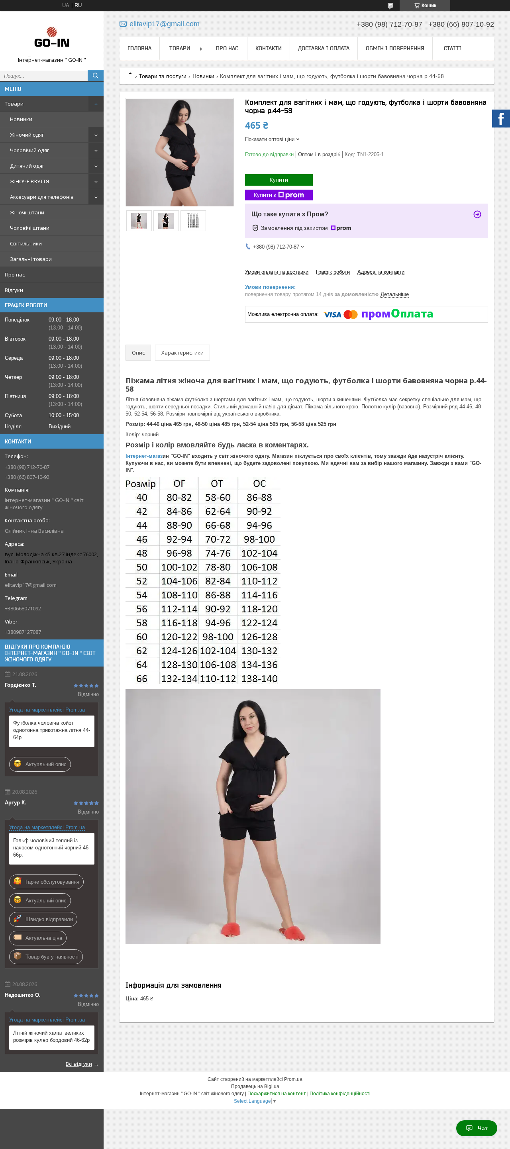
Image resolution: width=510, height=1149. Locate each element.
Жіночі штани (27, 212)
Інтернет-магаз (144, 456)
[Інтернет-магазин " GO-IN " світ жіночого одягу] (52, 37)
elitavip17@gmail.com (31, 584)
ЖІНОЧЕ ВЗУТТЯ (29, 181)
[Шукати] (96, 76)
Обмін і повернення (395, 48)
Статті (452, 48)
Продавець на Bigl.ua (255, 1086)
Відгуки (14, 290)
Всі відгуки (79, 1063)
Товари (14, 103)
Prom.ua (293, 1079)
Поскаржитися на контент (276, 1093)
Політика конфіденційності (340, 1093)
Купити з (265, 194)
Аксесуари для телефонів (42, 196)
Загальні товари (31, 259)
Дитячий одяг (27, 165)
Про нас (15, 274)
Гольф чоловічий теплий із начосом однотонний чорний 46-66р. (51, 847)
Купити (279, 179)
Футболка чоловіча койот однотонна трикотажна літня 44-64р (51, 730)
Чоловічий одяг (29, 150)
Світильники (26, 243)
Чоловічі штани (29, 227)
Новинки (21, 119)
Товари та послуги (162, 76)
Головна (139, 48)
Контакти (268, 48)
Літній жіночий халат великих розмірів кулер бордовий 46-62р (51, 1036)
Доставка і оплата (323, 48)
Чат (483, 1128)
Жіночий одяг (27, 134)
